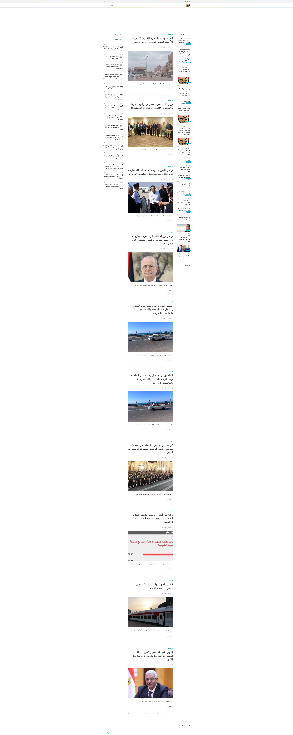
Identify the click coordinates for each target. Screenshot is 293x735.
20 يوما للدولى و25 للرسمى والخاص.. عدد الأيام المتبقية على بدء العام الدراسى (114, 137)
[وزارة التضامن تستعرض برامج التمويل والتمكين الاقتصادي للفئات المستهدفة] (150, 131)
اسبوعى (121, 39)
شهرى (116, 39)
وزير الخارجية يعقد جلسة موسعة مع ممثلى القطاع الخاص (113, 87)
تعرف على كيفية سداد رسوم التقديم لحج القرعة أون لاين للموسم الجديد (114, 117)
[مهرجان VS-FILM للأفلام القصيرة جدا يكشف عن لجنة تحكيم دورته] (183, 194)
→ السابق (170, 713)
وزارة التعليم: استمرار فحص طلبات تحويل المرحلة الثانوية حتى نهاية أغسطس (184, 69)
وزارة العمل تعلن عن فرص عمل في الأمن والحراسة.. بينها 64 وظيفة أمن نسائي (113, 156)
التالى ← (140, 713)
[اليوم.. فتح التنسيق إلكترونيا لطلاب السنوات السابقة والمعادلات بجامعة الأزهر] (150, 683)
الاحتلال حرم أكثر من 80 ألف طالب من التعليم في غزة (184, 185)
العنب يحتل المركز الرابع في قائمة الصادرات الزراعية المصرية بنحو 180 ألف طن (113, 107)
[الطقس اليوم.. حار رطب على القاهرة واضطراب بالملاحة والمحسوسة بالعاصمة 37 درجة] (150, 406)
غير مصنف (170, 34)
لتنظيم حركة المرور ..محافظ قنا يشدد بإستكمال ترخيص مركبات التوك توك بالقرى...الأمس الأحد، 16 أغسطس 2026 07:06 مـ (113, 77)
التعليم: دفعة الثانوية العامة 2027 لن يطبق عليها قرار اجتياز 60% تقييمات (113, 127)
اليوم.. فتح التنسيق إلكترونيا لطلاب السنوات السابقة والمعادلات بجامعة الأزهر (153, 656)
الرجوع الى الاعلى (107, 732)
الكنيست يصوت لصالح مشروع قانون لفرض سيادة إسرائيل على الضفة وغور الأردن (184, 52)
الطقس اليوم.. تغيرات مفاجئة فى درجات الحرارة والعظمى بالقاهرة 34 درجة (113, 176)
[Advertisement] (146, 19)
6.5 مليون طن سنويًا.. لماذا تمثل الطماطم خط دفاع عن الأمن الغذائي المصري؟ (114, 66)
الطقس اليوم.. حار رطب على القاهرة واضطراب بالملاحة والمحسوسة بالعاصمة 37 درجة (152, 379)
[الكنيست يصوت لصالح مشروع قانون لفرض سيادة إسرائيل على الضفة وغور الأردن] (183, 41)
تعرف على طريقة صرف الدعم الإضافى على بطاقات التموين (184, 219)
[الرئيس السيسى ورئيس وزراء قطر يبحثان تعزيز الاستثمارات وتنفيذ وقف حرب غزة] (183, 228)
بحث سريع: (187, 265)
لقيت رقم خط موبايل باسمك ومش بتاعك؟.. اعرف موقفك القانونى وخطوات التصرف (113, 146)
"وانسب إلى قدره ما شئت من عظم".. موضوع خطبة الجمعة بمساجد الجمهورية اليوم (150, 449)
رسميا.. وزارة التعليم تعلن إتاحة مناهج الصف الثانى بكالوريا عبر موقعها (114, 186)
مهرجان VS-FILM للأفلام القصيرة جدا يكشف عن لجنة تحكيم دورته (183, 202)
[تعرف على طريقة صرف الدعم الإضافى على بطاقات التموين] (183, 210)
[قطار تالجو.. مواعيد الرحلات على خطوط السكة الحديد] (150, 611)
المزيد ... (170, 88)
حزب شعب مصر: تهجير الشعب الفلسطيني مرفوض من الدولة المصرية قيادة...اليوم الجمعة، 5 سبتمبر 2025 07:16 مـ (184, 91)
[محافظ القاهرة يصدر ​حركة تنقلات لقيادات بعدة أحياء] (183, 248)
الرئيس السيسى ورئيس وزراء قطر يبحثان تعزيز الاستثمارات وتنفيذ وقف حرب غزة (184, 238)
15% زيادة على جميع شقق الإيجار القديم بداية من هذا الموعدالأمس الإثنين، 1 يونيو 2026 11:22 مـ (184, 151)
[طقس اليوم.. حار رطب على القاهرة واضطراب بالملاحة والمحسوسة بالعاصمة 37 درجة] (150, 336)
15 (144, 713)
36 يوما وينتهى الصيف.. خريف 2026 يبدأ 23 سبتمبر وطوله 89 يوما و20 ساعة (113, 48)
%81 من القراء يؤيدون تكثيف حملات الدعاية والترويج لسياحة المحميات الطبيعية (152, 518)
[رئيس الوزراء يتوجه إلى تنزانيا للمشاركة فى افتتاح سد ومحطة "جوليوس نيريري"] (150, 197)
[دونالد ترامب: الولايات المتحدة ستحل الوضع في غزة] (183, 161)
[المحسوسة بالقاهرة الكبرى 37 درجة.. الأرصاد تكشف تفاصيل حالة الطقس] (150, 65)
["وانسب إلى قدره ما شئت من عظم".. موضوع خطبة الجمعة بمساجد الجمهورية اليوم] (150, 476)
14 (148, 713)
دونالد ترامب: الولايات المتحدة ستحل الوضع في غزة (184, 169)
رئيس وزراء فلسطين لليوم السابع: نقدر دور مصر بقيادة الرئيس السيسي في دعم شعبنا (151, 240)
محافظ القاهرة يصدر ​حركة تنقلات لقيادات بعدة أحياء (184, 256)
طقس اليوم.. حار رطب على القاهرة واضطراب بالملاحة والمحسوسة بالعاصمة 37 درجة (152, 309)
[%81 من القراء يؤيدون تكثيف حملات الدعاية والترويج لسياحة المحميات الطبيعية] (150, 545)
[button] (104, 1)
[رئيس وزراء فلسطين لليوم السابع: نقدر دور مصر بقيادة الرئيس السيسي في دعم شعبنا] (150, 267)
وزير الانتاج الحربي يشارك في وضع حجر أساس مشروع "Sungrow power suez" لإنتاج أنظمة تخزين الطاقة (113, 166)
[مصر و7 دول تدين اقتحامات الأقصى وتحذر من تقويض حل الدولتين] (183, 101)
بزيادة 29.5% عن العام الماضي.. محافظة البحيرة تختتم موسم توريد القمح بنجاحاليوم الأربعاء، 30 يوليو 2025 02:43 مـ (184, 130)
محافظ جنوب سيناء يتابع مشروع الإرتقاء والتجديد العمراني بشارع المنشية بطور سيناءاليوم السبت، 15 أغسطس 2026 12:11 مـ (113, 96)
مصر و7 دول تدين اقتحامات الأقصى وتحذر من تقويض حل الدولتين (184, 110)
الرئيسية (110, 5)
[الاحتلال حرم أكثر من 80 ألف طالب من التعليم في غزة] (183, 177)
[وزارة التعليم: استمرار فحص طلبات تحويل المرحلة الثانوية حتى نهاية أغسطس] (183, 61)
